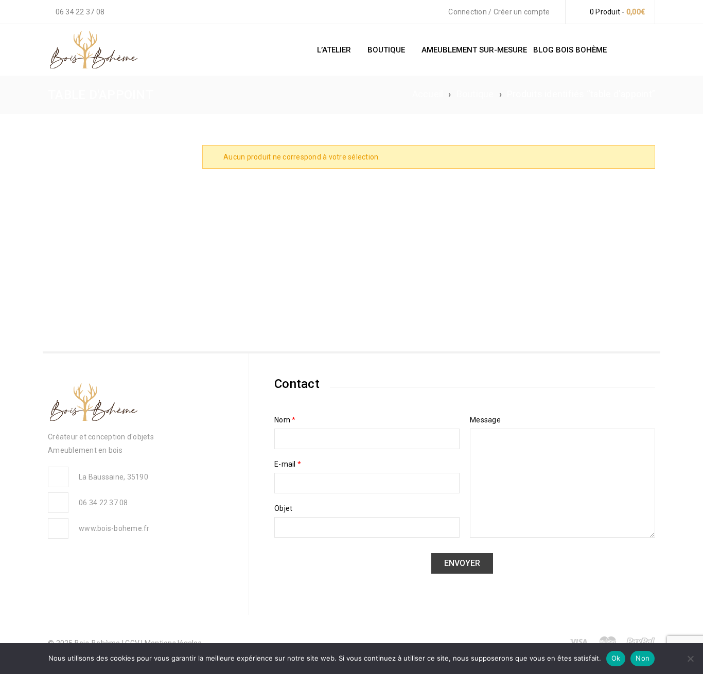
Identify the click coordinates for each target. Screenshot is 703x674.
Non (642, 658)
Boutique (475, 93)
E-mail (287, 464)
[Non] (690, 658)
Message (485, 420)
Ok (616, 658)
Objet (283, 508)
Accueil (428, 93)
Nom (284, 420)
